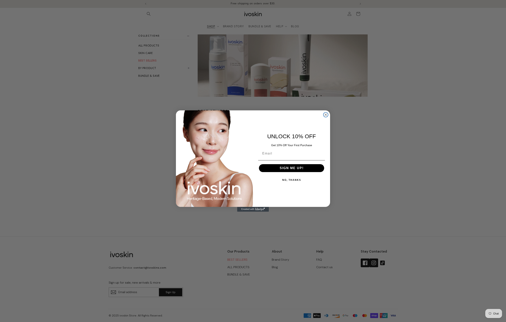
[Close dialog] (325, 114)
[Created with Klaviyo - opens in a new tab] (253, 209)
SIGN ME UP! (292, 168)
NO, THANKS (291, 180)
